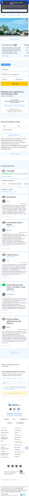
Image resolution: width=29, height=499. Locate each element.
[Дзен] (20, 466)
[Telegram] (8, 466)
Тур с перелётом (6, 64)
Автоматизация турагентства (5, 454)
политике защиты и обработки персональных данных (15, 388)
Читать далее (5, 245)
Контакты (17, 439)
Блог (2, 441)
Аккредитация (18, 442)
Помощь (9, 423)
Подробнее (15, 495)
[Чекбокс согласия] (3, 387)
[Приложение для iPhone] (10, 409)
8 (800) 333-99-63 (14, 413)
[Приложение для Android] (14, 409)
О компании (18, 430)
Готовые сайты (5, 457)
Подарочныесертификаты (4, 438)
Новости (17, 432)
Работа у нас (18, 435)
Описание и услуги (14, 15)
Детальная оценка (6, 176)
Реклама (17, 456)
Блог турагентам (19, 452)
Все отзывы (5, 55)
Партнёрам (18, 454)
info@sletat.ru (23, 419)
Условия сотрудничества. (16, 490)
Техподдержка (20, 423)
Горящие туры (5, 432)
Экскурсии (3, 435)
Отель (15, 64)
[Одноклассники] (16, 466)
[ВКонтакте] (12, 466)
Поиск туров (4, 430)
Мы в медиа (18, 437)
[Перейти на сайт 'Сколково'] (22, 473)
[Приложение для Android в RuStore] (18, 409)
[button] (14, 27)
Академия (17, 449)
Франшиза (17, 447)
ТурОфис (3, 451)
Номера (4, 15)
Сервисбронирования (5, 448)
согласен (7, 386)
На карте (25, 15)
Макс (20, 378)
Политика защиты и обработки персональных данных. (14, 491)
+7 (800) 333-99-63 (6, 378)
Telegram (15, 378)
